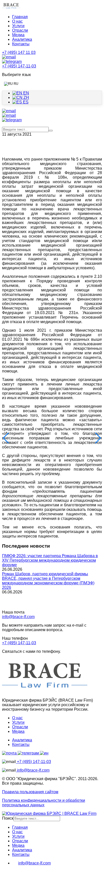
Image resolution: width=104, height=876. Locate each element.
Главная (20, 17)
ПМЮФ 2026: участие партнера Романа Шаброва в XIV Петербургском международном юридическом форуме (50, 560)
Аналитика (22, 39)
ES (25, 102)
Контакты (21, 44)
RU (15, 84)
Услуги (18, 26)
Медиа (18, 35)
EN (25, 93)
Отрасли (20, 30)
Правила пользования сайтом (30, 792)
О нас (17, 21)
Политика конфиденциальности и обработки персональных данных (43, 802)
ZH (25, 97)
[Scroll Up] (4, 871)
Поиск (7, 818)
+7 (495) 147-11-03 (19, 643)
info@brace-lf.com (18, 617)
